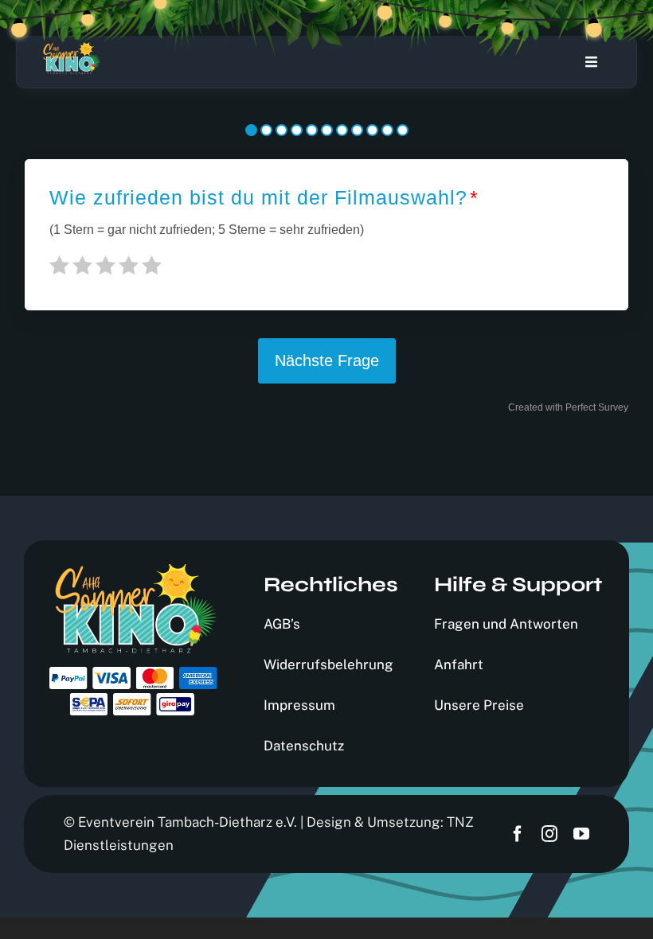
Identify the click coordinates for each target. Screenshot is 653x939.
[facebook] (518, 834)
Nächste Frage (327, 360)
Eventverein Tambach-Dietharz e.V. (187, 822)
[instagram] (549, 834)
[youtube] (581, 834)
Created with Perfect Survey (568, 407)
